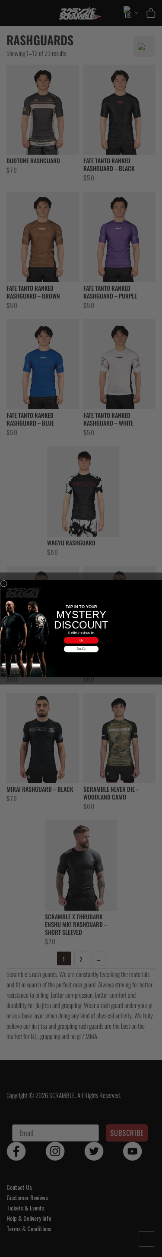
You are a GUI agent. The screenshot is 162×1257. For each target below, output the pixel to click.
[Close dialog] (4, 584)
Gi (81, 640)
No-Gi (81, 649)
